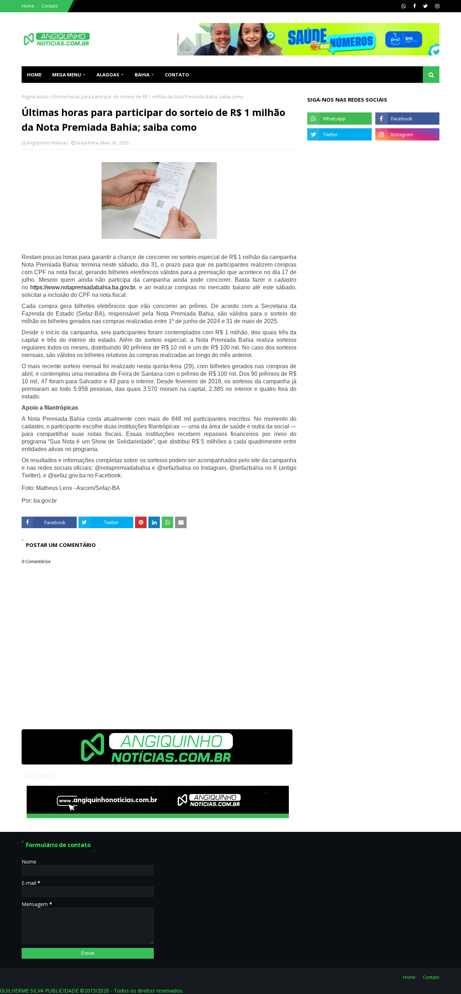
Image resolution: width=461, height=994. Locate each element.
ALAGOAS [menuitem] (108, 74)
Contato (49, 6)
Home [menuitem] (34, 74)
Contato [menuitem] (177, 74)
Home (28, 6)
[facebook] (414, 6)
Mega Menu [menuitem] (66, 74)
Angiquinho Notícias (47, 143)
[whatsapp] (404, 6)
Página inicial (35, 97)
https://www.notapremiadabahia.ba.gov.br (82, 287)
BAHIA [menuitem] (142, 74)
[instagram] (436, 6)
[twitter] (425, 6)
